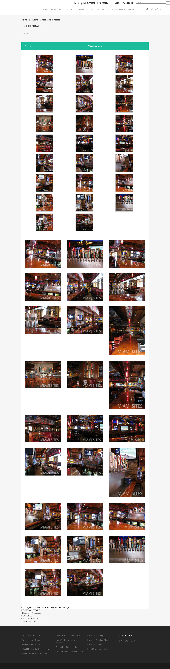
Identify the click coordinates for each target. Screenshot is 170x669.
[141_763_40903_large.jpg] (124, 132)
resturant (37, 618)
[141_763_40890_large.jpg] (124, 191)
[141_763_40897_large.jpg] (124, 151)
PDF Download (30, 621)
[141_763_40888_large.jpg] (84, 211)
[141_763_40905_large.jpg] (124, 92)
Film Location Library (30, 640)
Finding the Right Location (67, 647)
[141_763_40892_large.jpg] (44, 191)
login (67, 607)
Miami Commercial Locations (34, 653)
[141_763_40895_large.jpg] (84, 171)
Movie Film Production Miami (68, 635)
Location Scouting (95, 635)
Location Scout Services (32, 635)
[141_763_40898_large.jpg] (84, 151)
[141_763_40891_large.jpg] (84, 191)
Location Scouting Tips (97, 640)
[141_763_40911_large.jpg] (84, 72)
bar (22, 618)
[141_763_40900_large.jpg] (44, 151)
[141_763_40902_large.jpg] (84, 132)
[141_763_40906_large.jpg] (44, 112)
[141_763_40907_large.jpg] (84, 112)
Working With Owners (31, 644)
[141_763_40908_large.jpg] (84, 92)
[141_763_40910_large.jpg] (124, 72)
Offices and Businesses (50, 20)
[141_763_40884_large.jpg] (84, 230)
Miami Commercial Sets (97, 649)
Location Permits (94, 644)
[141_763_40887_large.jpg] (124, 211)
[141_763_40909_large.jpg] (44, 92)
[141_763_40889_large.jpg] (44, 211)
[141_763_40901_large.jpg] (44, 132)
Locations (33, 20)
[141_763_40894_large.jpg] (124, 171)
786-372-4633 (131, 641)
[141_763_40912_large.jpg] (44, 72)
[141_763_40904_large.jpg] (124, 112)
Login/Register (153, 9)
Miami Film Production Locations (35, 649)
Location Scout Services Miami (69, 651)
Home (24, 20)
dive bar (28, 618)
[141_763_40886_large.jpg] (44, 230)
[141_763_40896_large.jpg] (44, 171)
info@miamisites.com (91, 3)
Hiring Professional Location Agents (68, 641)
